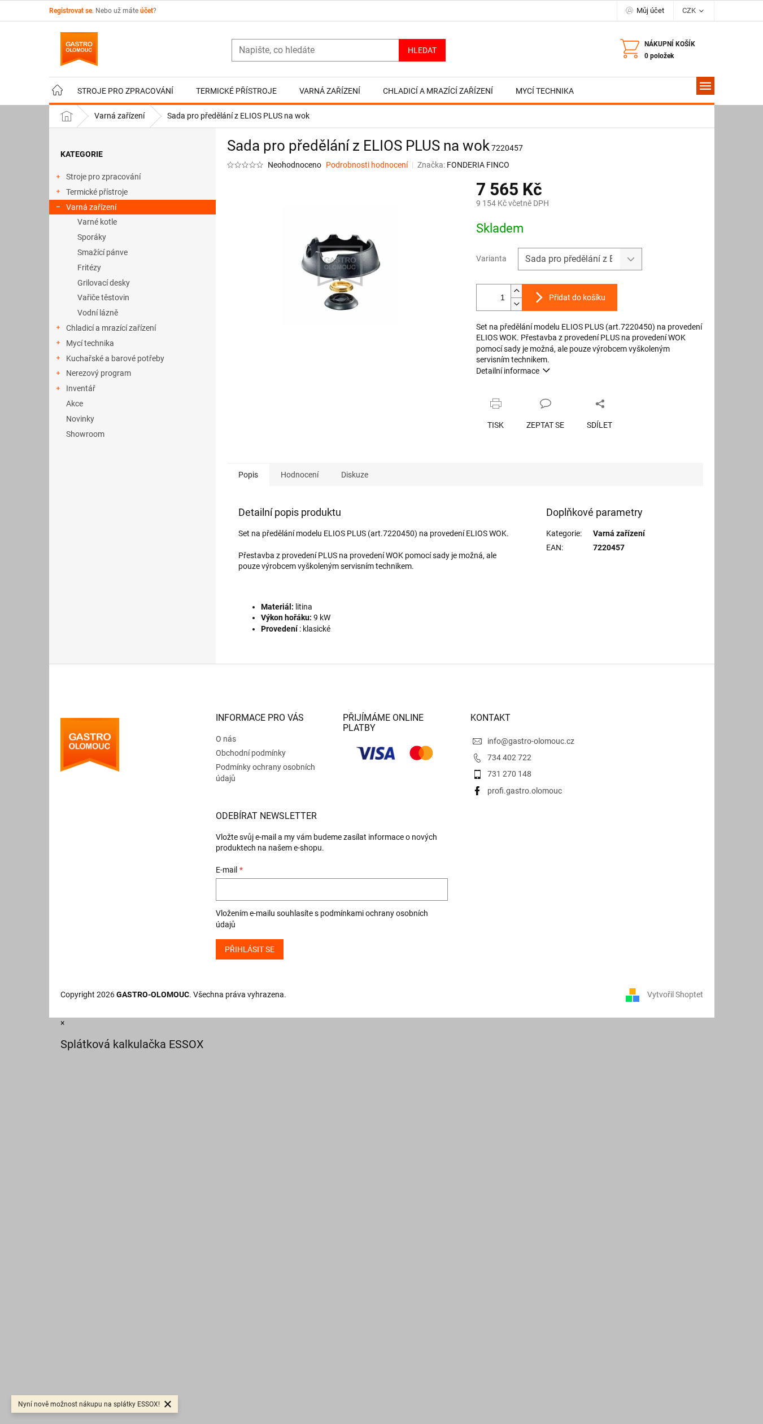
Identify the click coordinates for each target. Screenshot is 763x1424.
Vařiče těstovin (103, 297)
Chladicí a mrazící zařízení (111, 327)
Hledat (422, 50)
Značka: (463, 164)
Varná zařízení (91, 207)
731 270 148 (509, 773)
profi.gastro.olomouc (524, 790)
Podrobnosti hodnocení (367, 164)
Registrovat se (70, 11)
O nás (226, 738)
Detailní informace (507, 370)
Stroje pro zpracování (103, 176)
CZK (689, 10)
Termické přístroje (97, 191)
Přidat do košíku (577, 297)
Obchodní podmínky (251, 752)
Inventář (80, 388)
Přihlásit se (249, 949)
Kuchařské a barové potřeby (115, 358)
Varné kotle (97, 221)
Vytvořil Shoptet (675, 993)
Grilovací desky (103, 282)
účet (146, 11)
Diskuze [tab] (354, 474)
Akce (74, 403)
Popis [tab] (248, 474)
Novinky (80, 418)
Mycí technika (90, 343)
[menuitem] (57, 91)
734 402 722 (509, 757)
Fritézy (89, 267)
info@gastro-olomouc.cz (530, 741)
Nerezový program (98, 373)
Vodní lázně (97, 312)
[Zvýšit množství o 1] (516, 290)
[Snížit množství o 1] (516, 303)
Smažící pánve (102, 252)
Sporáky (91, 237)
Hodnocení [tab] (300, 474)
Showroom (85, 434)
